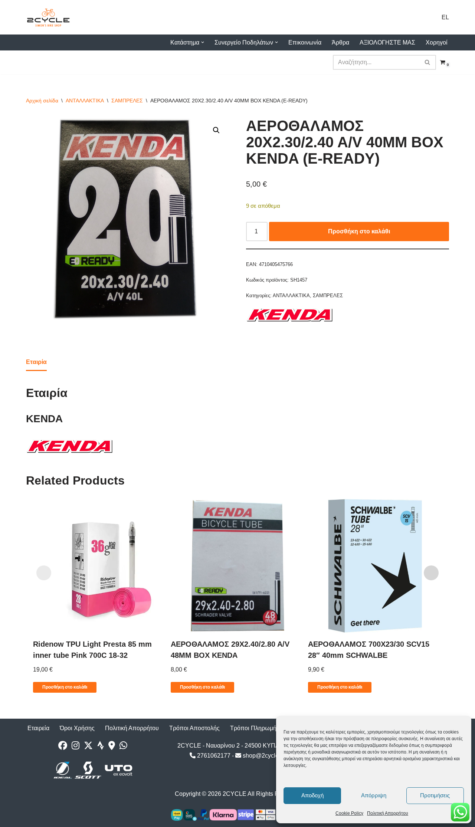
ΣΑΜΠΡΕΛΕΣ (127, 101)
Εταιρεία (38, 728)
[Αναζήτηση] (427, 62)
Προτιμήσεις (435, 795)
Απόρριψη (373, 795)
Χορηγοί (437, 42)
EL (445, 17)
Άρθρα (340, 42)
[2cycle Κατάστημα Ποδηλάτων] (48, 17)
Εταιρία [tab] (36, 362)
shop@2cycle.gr (263, 755)
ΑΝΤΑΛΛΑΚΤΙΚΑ (85, 101)
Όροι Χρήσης (77, 728)
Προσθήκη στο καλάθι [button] (64, 687)
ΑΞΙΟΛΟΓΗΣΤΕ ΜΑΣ (387, 42)
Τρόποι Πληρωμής (254, 728)
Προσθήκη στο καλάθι (359, 231)
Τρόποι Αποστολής (194, 728)
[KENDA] (290, 316)
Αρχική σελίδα (42, 101)
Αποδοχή (312, 795)
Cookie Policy (349, 813)
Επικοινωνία (304, 42)
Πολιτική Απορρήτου (387, 813)
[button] (202, 42)
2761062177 (213, 755)
